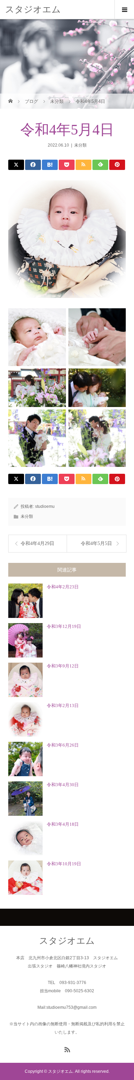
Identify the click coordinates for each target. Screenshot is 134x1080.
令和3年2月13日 (63, 705)
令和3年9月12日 (63, 666)
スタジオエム (33, 9)
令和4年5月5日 (96, 543)
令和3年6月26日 (63, 745)
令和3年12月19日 (64, 626)
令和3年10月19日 (64, 863)
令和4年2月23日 (63, 586)
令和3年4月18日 (63, 824)
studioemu (45, 506)
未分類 (80, 145)
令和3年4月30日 (63, 784)
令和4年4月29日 (37, 543)
